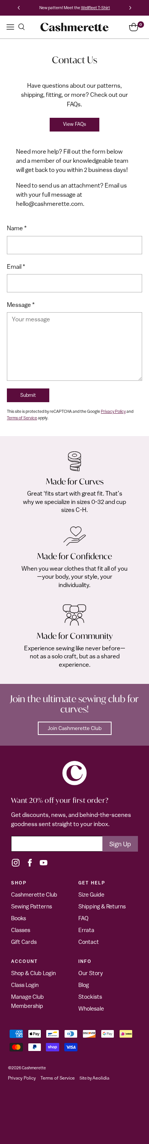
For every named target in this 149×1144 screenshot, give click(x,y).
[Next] (130, 8)
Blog (83, 985)
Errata (86, 930)
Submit (28, 395)
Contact (88, 942)
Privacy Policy (113, 411)
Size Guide (91, 894)
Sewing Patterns (31, 906)
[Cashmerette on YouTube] (43, 862)
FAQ (83, 918)
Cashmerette (34, 1067)
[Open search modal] (21, 27)
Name (17, 228)
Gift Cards (24, 942)
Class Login (25, 985)
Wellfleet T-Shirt (95, 7)
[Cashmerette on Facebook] (29, 862)
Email (16, 266)
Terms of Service (22, 417)
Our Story (90, 973)
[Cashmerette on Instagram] (15, 862)
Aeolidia (100, 1078)
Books (18, 918)
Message (21, 304)
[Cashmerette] (74, 26)
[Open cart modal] (133, 27)
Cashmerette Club (34, 894)
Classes (20, 930)
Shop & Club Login (33, 973)
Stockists (90, 996)
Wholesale (91, 1008)
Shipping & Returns (102, 906)
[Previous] (18, 8)
